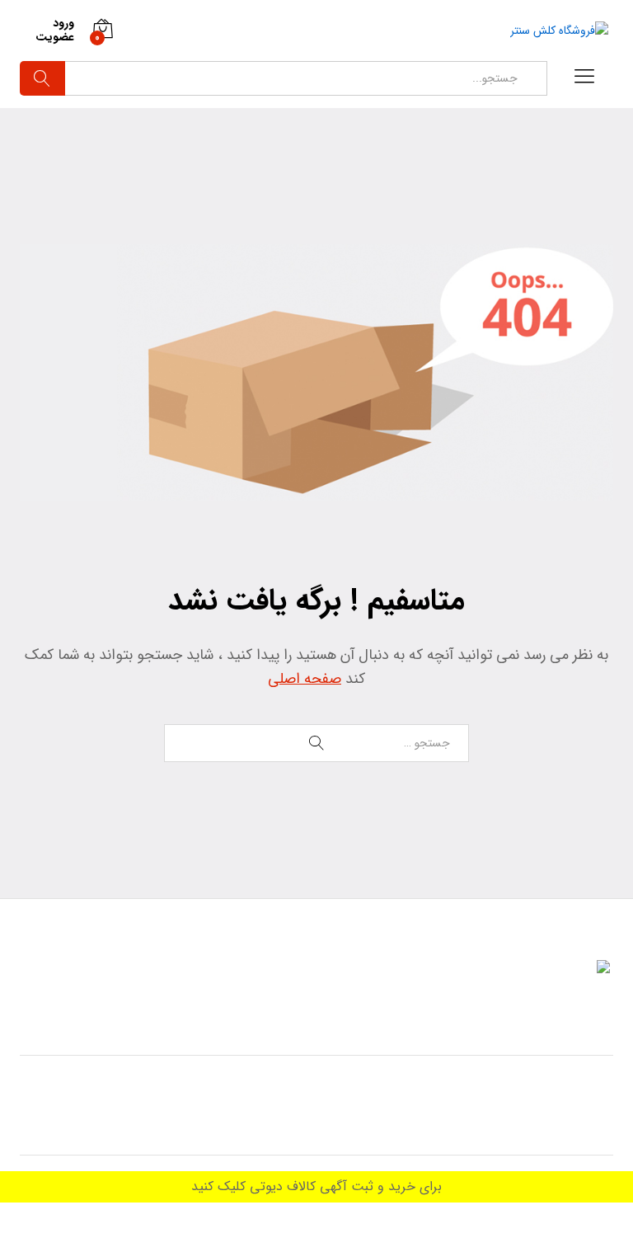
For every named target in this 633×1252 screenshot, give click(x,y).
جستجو (42, 78)
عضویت (54, 38)
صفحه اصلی (304, 678)
